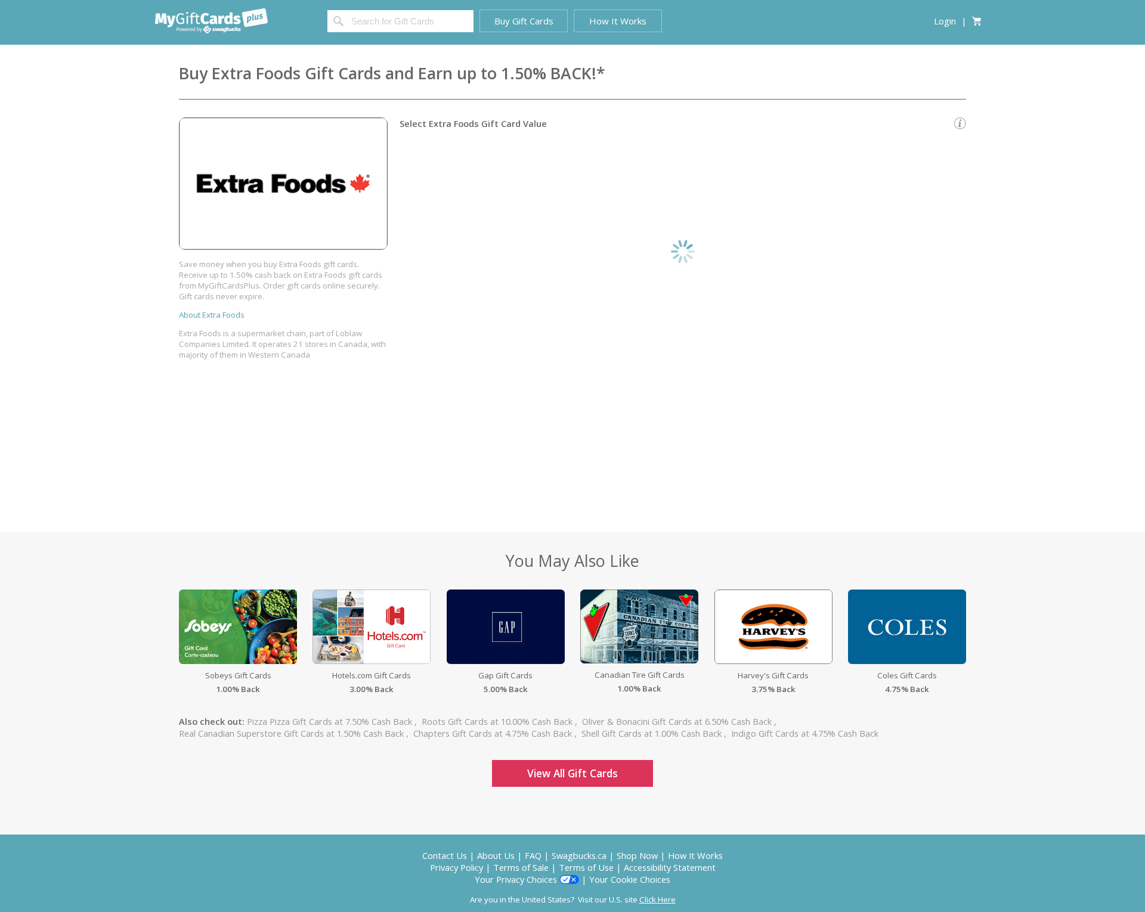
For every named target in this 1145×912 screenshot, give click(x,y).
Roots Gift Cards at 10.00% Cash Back (498, 721)
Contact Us (444, 855)
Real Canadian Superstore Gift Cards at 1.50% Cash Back (292, 733)
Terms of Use (586, 867)
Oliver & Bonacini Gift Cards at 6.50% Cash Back (678, 721)
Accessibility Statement (670, 867)
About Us (496, 855)
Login (945, 21)
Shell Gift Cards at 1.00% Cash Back (652, 733)
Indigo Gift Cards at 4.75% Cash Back (804, 733)
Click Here (657, 899)
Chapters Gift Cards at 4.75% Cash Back (493, 733)
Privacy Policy (456, 867)
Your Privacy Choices (517, 879)
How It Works (695, 855)
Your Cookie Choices (629, 879)
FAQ (533, 855)
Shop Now (637, 855)
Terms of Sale (521, 867)
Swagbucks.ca (579, 855)
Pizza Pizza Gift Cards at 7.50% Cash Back (330, 721)
